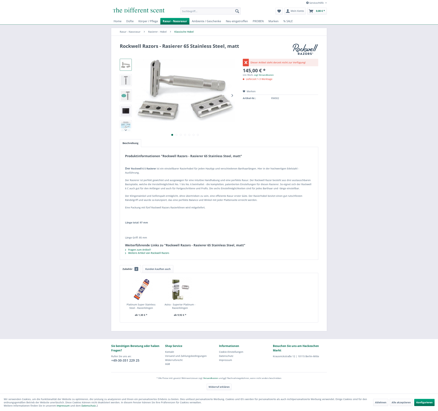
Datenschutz (226, 356)
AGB (167, 364)
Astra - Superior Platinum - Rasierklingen (180, 306)
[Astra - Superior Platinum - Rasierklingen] (180, 289)
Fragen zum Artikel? (139, 249)
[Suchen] (237, 11)
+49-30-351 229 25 (125, 360)
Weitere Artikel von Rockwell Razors (148, 253)
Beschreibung (130, 143)
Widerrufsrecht (174, 360)
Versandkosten (210, 378)
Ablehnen (380, 402)
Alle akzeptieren (401, 402)
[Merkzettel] (279, 11)
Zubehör (130, 269)
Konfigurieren (424, 402)
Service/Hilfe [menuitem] (316, 2)
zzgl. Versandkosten (264, 74)
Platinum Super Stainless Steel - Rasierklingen (141, 306)
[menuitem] (210, 11)
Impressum (225, 360)
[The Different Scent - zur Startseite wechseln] (139, 12)
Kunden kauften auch (158, 269)
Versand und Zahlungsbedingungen (186, 356)
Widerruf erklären (219, 386)
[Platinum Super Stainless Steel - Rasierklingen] (141, 289)
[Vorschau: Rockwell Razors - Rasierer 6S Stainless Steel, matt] (126, 65)
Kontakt (169, 351)
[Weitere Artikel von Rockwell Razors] (305, 49)
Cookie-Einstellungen (231, 351)
